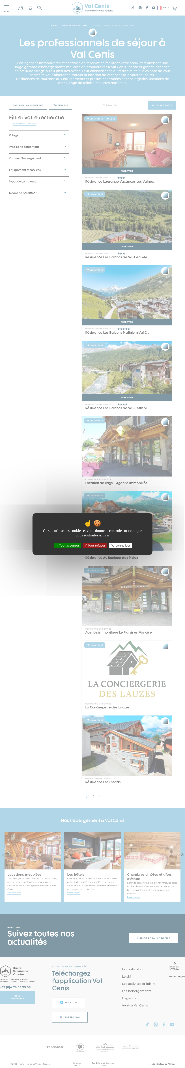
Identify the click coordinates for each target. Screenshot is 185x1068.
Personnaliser (120, 545)
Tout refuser (96, 545)
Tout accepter (68, 545)
